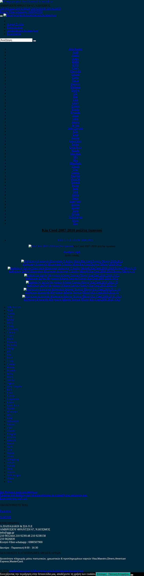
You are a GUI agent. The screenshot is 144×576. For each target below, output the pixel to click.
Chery (75, 67)
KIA (75, 131)
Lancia (75, 137)
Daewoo (75, 83)
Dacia (75, 80)
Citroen (75, 74)
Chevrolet (75, 71)
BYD (75, 64)
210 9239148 (22, 8)
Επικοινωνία (14, 33)
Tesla (75, 210)
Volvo (75, 220)
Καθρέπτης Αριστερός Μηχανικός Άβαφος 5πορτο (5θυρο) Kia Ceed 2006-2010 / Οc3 (72, 299)
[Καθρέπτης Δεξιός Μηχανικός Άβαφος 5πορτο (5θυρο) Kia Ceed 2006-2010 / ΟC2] (72, 275)
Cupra (75, 77)
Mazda (75, 150)
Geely (75, 102)
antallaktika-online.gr (21, 570)
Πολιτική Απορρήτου (119, 574)
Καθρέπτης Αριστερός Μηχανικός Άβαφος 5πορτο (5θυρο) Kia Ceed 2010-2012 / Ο (72, 292)
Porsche (75, 178)
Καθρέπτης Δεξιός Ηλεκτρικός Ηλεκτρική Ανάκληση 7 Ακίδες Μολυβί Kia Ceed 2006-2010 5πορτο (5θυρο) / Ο (72, 271)
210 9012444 (7, 8)
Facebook (5, 511)
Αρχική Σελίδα (15, 24)
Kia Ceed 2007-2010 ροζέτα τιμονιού (72, 230)
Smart (75, 198)
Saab (75, 188)
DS (75, 93)
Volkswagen (75, 217)
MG (75, 156)
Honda (75, 109)
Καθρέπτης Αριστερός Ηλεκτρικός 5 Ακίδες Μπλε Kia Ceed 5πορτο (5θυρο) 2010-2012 (72, 264)
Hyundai (75, 112)
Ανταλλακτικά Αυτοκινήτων (22, 30)
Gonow (75, 106)
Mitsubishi (75, 163)
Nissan (75, 166)
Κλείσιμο (101, 574)
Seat (75, 191)
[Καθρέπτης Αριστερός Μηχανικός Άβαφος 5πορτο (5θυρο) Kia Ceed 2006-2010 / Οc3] (72, 296)
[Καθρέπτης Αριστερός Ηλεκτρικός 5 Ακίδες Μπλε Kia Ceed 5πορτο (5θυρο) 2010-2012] (72, 261)
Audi (75, 52)
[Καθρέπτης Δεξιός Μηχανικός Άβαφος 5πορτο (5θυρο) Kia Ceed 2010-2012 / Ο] (72, 282)
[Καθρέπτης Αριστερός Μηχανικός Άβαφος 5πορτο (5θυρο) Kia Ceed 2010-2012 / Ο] (72, 289)
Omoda (75, 172)
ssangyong (75, 201)
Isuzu (75, 115)
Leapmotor (75, 140)
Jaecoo (75, 121)
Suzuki (75, 207)
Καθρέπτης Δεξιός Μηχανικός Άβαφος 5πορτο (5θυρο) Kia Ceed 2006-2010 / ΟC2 (72, 278)
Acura (75, 58)
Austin (75, 55)
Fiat (75, 96)
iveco (75, 118)
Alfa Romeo (75, 48)
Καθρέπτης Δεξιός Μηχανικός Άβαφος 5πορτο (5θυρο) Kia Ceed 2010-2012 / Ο (72, 285)
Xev (75, 223)
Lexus (75, 144)
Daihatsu (75, 86)
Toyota (75, 213)
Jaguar (75, 125)
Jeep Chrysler (75, 128)
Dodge (75, 90)
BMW (75, 61)
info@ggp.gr (7, 532)
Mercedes (75, 153)
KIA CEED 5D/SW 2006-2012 (75, 240)
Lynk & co (75, 147)
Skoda (75, 194)
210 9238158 (38, 8)
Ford (75, 99)
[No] (131, 574)
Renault (75, 182)
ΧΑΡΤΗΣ (5, 517)
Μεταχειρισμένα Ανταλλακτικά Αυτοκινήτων (58, 570)
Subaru (75, 204)
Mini (75, 159)
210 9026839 (53, 8)
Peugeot (75, 175)
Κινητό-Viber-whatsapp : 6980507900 (21, 11)
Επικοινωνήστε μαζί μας (13, 498)
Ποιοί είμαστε (15, 27)
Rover (75, 185)
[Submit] (34, 40)
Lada (75, 134)
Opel (75, 169)
